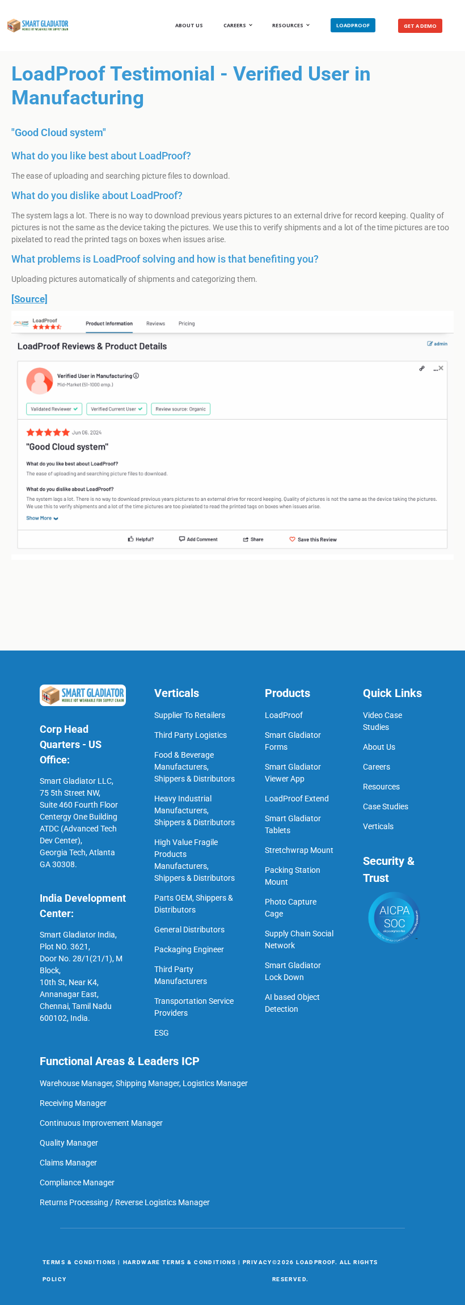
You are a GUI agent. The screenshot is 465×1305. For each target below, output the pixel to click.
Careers (376, 766)
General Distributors (189, 929)
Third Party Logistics (190, 735)
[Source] (29, 299)
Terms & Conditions (79, 1262)
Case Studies (385, 806)
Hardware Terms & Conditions (179, 1262)
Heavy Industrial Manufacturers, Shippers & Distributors (194, 810)
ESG (161, 1032)
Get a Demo (420, 25)
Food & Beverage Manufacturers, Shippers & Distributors (194, 766)
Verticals (378, 826)
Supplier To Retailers (189, 715)
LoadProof (353, 25)
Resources (287, 25)
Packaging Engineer (189, 949)
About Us (189, 25)
